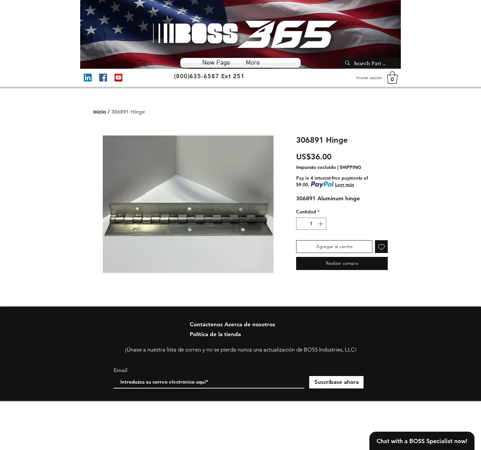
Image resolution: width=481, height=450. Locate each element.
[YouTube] (118, 77)
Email (120, 370)
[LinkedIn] (88, 77)
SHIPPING (350, 167)
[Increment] (321, 223)
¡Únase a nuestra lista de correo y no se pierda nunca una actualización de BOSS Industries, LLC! (241, 349)
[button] (392, 77)
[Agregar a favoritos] (381, 246)
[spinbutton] (311, 223)
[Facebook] (103, 77)
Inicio (99, 112)
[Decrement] (301, 223)
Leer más (344, 185)
